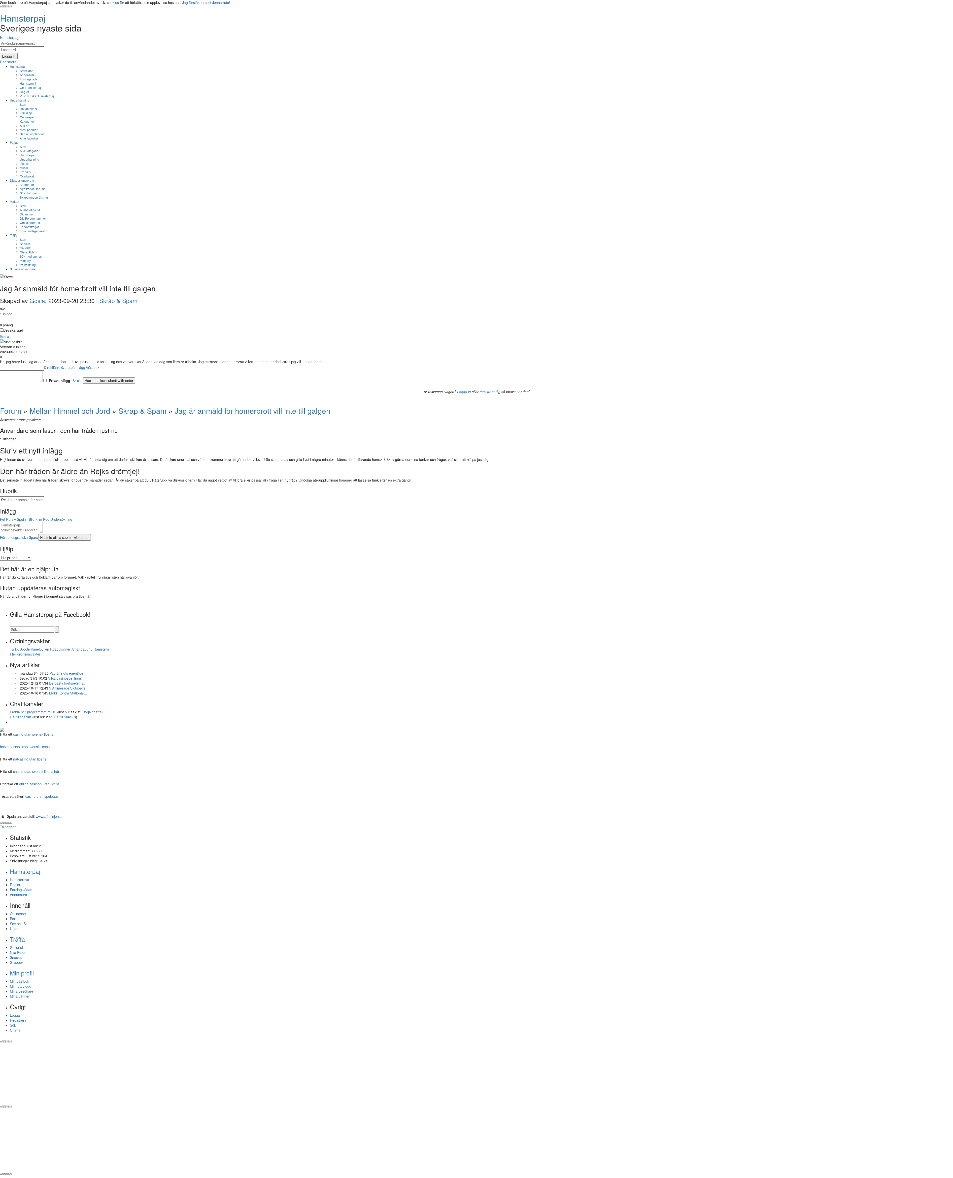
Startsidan (27, 71)
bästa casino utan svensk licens (25, 746)
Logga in (464, 391)
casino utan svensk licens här (36, 771)
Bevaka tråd (13, 330)
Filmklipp (26, 113)
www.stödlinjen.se (50, 816)
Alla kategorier (29, 151)
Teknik (24, 163)
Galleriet (25, 248)
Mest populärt (29, 130)
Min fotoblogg (20, 986)
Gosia (37, 300)
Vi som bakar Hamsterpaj (37, 96)
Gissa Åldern (28, 252)
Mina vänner (20, 996)
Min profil (22, 973)
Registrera (18, 1020)
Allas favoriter (29, 138)
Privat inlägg (59, 380)
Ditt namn (26, 214)
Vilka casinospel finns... (66, 678)
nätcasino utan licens (29, 759)
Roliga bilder (28, 108)
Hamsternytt (28, 83)
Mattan (14, 201)
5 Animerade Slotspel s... (68, 688)
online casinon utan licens (39, 783)
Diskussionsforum (22, 180)
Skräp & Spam (118, 300)
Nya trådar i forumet (33, 189)
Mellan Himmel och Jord (70, 410)
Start (23, 104)
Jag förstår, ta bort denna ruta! (206, 2)
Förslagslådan (29, 79)
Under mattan (21, 928)
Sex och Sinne (21, 923)
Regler (24, 92)
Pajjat (14, 142)
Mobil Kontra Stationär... (68, 693)
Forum (10, 410)
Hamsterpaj (18, 66)
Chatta (15, 1030)
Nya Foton (18, 952)
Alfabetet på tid (30, 210)
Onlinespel (27, 117)
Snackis (25, 244)
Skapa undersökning (34, 197)
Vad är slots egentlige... (68, 673)
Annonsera (27, 75)
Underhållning (19, 100)
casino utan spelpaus (42, 796)
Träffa (13, 235)
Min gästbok (19, 981)
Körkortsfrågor (29, 227)
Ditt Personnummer (33, 218)
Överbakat (27, 176)
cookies (113, 2)
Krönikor (25, 172)
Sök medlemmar (31, 256)
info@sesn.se (521, 1037)
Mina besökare (21, 991)
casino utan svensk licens (33, 734)
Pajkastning (28, 265)
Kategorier (27, 121)
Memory (25, 260)
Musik (24, 168)
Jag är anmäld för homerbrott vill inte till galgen (252, 410)
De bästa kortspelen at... (68, 683)
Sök (13, 1025)
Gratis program (30, 222)
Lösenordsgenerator (33, 231)
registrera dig (489, 391)
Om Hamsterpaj (30, 87)
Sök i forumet (28, 193)
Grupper (16, 962)
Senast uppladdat (32, 134)
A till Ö (24, 125)
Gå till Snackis (65, 716)
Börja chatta (92, 711)
